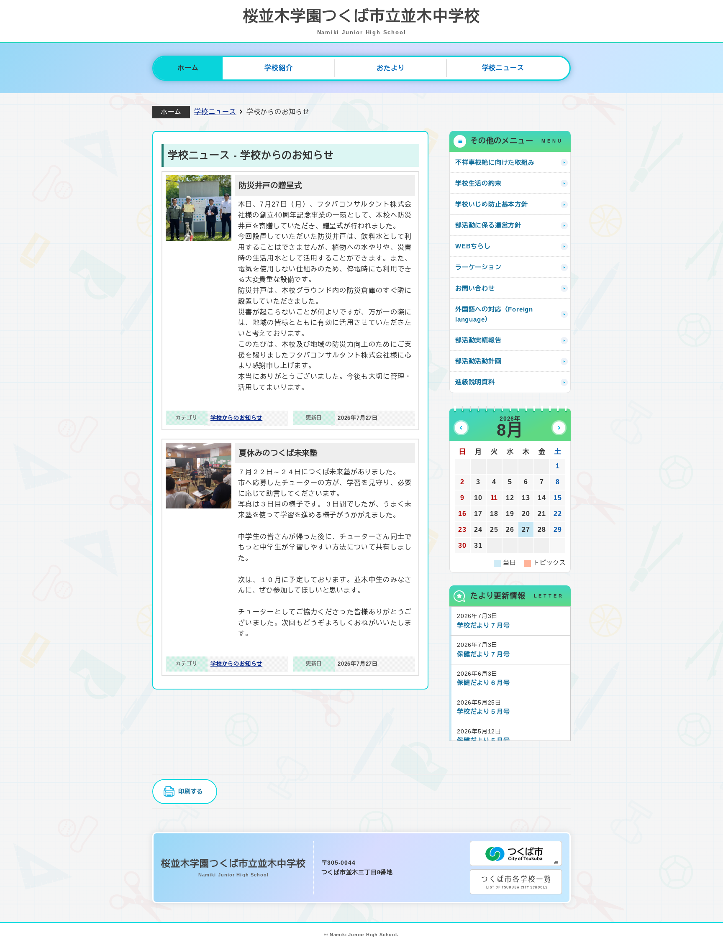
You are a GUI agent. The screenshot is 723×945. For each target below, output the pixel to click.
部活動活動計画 (478, 361)
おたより (391, 68)
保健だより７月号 (483, 654)
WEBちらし (473, 246)
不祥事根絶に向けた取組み (495, 162)
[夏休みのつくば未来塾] (198, 448)
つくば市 (516, 853)
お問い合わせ (475, 288)
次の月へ (559, 427)
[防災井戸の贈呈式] (198, 180)
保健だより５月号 (483, 740)
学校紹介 (278, 68)
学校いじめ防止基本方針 (491, 204)
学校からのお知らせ (236, 418)
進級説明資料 (475, 382)
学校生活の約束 (478, 183)
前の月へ (461, 427)
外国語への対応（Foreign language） (494, 314)
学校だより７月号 (483, 625)
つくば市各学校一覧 (516, 881)
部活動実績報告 (478, 340)
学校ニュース (503, 68)
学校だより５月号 (483, 711)
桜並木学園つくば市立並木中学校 (361, 22)
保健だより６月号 (483, 682)
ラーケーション (478, 267)
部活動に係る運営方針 (488, 225)
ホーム (187, 68)
